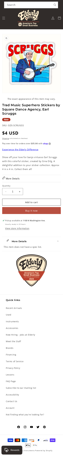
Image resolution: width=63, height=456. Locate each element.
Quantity (6, 185)
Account (10, 408)
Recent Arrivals (14, 308)
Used (8, 314)
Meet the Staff (13, 341)
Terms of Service (15, 361)
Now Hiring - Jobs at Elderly (20, 334)
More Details (12, 178)
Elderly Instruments (26, 450)
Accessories (12, 328)
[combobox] (31, 5)
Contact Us (11, 401)
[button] (3, 18)
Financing (11, 354)
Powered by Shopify (43, 450)
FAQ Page (11, 381)
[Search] (55, 5)
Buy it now (31, 210)
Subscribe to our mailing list (21, 387)
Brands (9, 348)
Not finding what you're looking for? (25, 414)
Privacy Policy (13, 368)
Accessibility (12, 394)
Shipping (5, 138)
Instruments (12, 321)
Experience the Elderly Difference (20, 149)
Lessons (10, 374)
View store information (17, 228)
